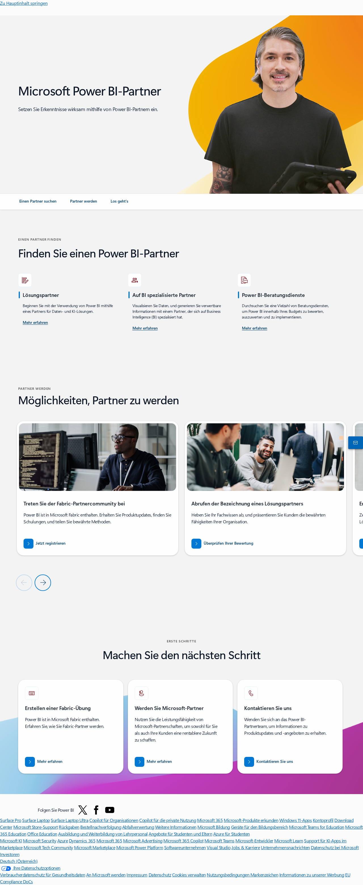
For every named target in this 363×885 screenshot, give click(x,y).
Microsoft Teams (219, 841)
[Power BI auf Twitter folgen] (82, 810)
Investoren (9, 854)
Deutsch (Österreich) (18, 861)
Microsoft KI (11, 841)
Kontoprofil (323, 820)
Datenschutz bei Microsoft (334, 847)
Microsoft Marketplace (94, 847)
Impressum (136, 875)
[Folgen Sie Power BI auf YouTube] (109, 810)
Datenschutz (160, 875)
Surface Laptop (36, 820)
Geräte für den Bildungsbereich (259, 827)
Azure (62, 841)
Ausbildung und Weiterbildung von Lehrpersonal (102, 834)
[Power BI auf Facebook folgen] (96, 810)
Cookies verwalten (189, 875)
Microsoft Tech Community (48, 847)
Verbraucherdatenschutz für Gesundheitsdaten (42, 875)
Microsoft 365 (210, 820)
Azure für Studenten (231, 834)
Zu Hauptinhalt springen (24, 3)
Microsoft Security (39, 841)
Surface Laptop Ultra (69, 820)
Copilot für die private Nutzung (167, 820)
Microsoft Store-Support (35, 827)
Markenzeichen (264, 875)
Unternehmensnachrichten (285, 847)
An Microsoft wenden (106, 875)
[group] (97, 488)
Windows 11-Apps (295, 820)
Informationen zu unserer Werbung (311, 875)
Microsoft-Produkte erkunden (251, 820)
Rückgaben (69, 827)
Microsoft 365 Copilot (183, 841)
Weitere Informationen (176, 827)
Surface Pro (10, 820)
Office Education (42, 834)
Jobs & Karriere (245, 847)
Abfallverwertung (138, 827)
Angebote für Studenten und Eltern (180, 834)
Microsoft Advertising (142, 841)
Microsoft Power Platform (139, 847)
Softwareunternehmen (185, 847)
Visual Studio (219, 847)
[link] (37, 203)
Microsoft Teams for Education (316, 827)
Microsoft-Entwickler (254, 841)
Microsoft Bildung (213, 827)
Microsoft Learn (288, 841)
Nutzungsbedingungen (228, 875)
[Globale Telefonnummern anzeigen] (354, 443)
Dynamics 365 (82, 841)
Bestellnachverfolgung (100, 827)
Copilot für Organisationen (113, 820)
